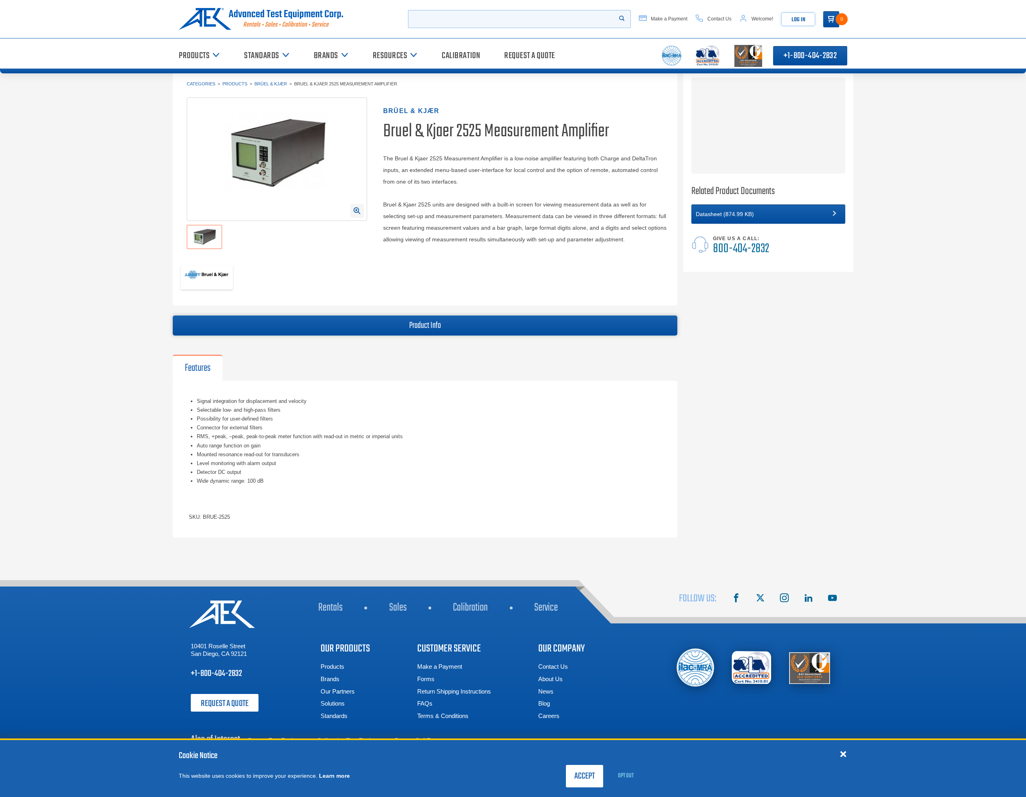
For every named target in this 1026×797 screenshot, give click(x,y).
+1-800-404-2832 (810, 56)
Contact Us (553, 666)
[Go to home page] (264, 19)
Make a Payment (439, 666)
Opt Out (626, 776)
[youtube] (832, 599)
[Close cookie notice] (843, 754)
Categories (201, 83)
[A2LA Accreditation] (752, 667)
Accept (584, 776)
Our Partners (338, 691)
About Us (550, 679)
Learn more (334, 776)
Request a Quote (224, 703)
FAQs (424, 703)
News (545, 691)
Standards (334, 715)
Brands (330, 679)
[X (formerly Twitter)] (760, 599)
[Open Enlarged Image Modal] (357, 211)
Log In (798, 19)
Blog (544, 703)
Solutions (333, 703)
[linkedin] (808, 599)
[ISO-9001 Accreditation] (809, 667)
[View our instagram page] (784, 599)
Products (234, 83)
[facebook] (736, 599)
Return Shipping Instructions (454, 691)
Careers (548, 715)
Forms (425, 679)
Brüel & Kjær (270, 83)
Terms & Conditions (443, 715)
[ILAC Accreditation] (695, 667)
